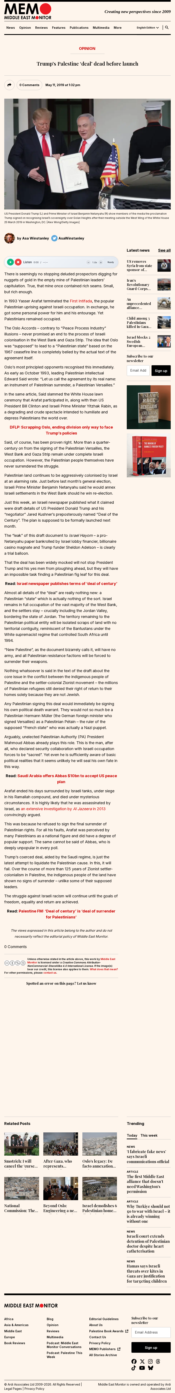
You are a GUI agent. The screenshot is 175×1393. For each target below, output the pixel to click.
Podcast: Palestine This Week (64, 1354)
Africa (8, 1319)
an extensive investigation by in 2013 (63, 809)
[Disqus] (61, 1045)
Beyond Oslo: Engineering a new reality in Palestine (60, 1208)
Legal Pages (13, 1388)
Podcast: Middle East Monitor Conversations (64, 1345)
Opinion (25, 27)
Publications (79, 27)
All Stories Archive (103, 1355)
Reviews (41, 27)
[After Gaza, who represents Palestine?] (60, 1144)
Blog (50, 1319)
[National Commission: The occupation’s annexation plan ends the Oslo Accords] (21, 1188)
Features (59, 27)
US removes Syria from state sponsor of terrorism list (139, 265)
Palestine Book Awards (106, 1331)
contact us (49, 972)
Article (132, 1171)
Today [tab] (132, 1135)
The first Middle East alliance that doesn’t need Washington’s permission (145, 1184)
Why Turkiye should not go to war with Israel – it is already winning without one (148, 1214)
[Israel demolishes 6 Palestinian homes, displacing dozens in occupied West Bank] (99, 1188)
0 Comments (29, 85)
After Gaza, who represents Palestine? (57, 1164)
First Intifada (81, 301)
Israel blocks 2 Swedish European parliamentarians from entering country (140, 341)
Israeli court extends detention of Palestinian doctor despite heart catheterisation (148, 1244)
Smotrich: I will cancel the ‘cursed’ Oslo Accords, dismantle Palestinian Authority (21, 1164)
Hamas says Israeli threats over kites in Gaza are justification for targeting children (147, 1273)
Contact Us (97, 1337)
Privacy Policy (100, 1343)
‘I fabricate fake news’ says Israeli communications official (148, 1156)
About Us (96, 1325)
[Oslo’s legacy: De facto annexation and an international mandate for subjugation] (99, 1144)
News (10, 27)
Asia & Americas (16, 1325)
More (118, 27)
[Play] (10, 262)
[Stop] (18, 262)
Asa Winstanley (35, 238)
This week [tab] (149, 1135)
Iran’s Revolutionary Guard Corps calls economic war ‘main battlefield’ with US (139, 284)
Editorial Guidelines (104, 1319)
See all (164, 250)
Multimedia (101, 27)
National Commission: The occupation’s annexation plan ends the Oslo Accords (19, 1208)
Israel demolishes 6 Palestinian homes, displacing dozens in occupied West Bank (99, 1208)
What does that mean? (104, 969)
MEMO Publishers (102, 1349)
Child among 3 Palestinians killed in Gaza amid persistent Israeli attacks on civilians (140, 322)
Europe (9, 1337)
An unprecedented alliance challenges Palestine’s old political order (139, 303)
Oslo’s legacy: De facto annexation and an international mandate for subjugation (97, 1164)
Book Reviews (14, 1343)
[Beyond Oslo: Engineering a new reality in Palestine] (60, 1188)
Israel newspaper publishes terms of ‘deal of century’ (67, 583)
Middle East (13, 1331)
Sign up (161, 371)
